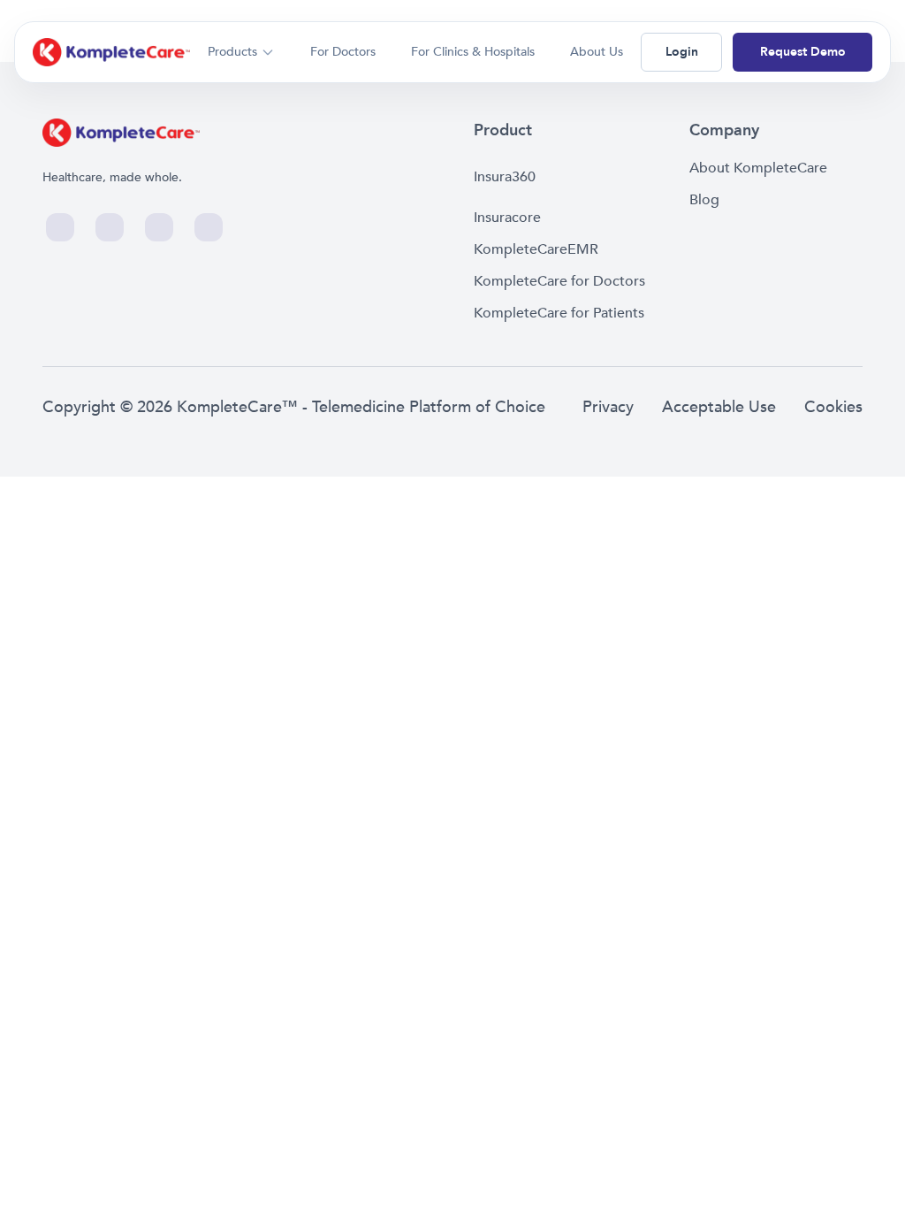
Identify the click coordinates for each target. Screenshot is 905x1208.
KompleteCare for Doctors (559, 281)
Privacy (608, 407)
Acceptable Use (719, 407)
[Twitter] (109, 227)
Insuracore (507, 217)
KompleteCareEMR (536, 249)
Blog (704, 200)
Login (681, 51)
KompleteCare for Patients (559, 313)
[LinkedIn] (208, 227)
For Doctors (343, 51)
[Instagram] (159, 227)
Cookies (833, 407)
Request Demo (803, 51)
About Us (596, 51)
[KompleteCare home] (111, 52)
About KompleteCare (758, 168)
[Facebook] (60, 227)
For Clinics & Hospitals (473, 51)
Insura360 (505, 177)
